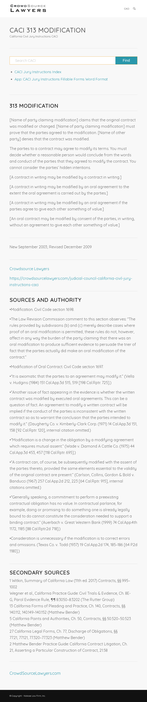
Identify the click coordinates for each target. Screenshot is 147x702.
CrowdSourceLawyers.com (35, 673)
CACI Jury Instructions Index (38, 72)
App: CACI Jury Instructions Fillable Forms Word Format (61, 79)
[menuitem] (126, 8)
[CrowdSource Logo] (28, 8)
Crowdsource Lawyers (29, 268)
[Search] (134, 8)
